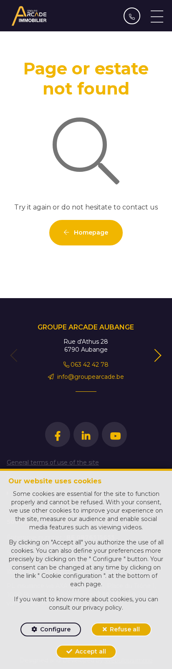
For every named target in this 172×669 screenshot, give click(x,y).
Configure (55, 629)
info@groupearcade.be (90, 376)
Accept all (90, 651)
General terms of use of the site (53, 462)
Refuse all (125, 629)
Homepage (90, 232)
